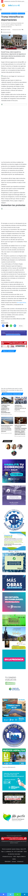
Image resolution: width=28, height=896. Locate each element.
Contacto (14, 861)
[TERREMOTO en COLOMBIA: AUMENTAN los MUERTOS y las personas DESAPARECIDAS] (7, 400)
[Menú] (1, 9)
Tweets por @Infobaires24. (8, 767)
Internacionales (21, 13)
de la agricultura (21, 302)
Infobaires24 (20, 861)
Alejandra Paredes (6, 29)
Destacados (14, 13)
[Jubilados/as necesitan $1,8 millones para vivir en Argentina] (21, 400)
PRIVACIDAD (8, 861)
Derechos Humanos (6, 13)
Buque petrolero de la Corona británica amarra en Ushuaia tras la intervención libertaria (7, 428)
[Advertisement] (14, 881)
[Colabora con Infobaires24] (14, 333)
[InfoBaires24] (14, 5)
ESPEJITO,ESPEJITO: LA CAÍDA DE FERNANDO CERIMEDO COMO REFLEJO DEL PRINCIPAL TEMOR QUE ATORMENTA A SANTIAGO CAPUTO (21, 430)
